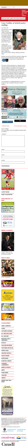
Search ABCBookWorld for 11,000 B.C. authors (24, 13)
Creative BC (23, 434)
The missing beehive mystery (20, 125)
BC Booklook (14, 3)
